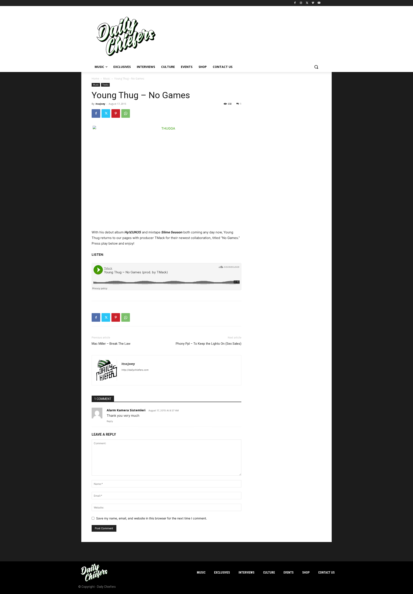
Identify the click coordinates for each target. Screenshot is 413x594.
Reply (110, 421)
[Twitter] (307, 3)
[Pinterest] (115, 113)
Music (106, 78)
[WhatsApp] (125, 113)
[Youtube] (318, 3)
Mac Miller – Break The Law (111, 344)
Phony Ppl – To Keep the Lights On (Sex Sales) (208, 344)
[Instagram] (301, 3)
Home (95, 78)
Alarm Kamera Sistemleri (126, 410)
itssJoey (100, 103)
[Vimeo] (312, 3)
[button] (316, 67)
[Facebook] (295, 3)
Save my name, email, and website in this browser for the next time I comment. (151, 518)
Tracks (105, 84)
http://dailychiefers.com (135, 369)
